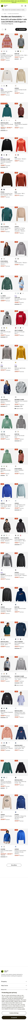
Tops (5, 13)
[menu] (25, 5)
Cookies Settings (14, 1013)
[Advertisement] (14, 894)
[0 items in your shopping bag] (22, 5)
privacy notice (21, 1008)
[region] (14, 1005)
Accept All (14, 1017)
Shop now (14, 2)
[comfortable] (5, 29)
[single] (2, 29)
